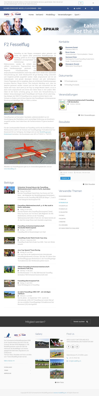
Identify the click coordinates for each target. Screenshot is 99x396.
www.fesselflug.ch (10, 169)
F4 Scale (61, 215)
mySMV (78, 8)
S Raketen (62, 221)
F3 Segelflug (63, 209)
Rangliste (64, 178)
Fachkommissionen (65, 196)
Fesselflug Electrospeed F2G (28, 281)
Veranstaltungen (65, 15)
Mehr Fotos (60, 382)
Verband (39, 15)
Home (31, 15)
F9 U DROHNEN (63, 225)
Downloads (8, 367)
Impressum (7, 373)
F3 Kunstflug (63, 205)
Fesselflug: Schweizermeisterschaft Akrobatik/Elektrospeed (31, 227)
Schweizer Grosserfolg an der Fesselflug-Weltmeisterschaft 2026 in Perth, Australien (34, 188)
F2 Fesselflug (63, 202)
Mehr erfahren (8, 361)
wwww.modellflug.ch (60, 392)
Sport (77, 15)
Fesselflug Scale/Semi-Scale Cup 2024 (32, 238)
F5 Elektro (62, 218)
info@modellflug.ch (75, 361)
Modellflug (50, 15)
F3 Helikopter (63, 212)
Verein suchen (79, 322)
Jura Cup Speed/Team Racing (29, 250)
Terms (6, 370)
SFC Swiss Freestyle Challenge (69, 228)
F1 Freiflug (62, 199)
